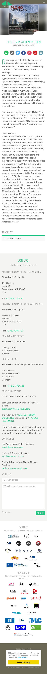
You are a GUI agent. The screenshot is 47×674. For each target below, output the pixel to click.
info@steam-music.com (12, 447)
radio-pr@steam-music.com (14, 468)
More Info (22, 657)
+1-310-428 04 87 (14, 298)
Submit (40, 513)
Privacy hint (6, 512)
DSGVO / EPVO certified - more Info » (24, 667)
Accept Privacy (23, 662)
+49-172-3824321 (15, 385)
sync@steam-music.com (13, 456)
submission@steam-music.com (16, 408)
